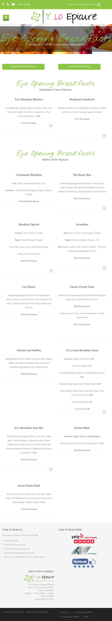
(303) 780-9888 (24, 4)
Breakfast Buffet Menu (79, 66)
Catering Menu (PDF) (70, 617)
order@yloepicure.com (44, 599)
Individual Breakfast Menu (23, 66)
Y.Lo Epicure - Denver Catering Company (30, 612)
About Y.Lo (65, 612)
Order (86, 617)
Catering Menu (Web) (84, 612)
